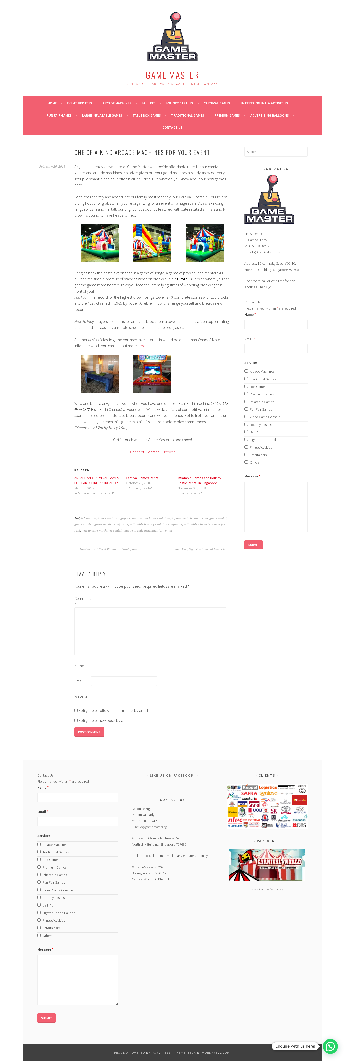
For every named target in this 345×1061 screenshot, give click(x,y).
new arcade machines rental (102, 530)
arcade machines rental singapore (156, 518)
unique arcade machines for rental (147, 530)
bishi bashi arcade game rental (204, 518)
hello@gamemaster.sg (151, 827)
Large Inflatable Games (102, 115)
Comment (82, 601)
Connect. (137, 451)
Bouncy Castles (179, 103)
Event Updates (79, 103)
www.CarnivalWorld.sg (267, 889)
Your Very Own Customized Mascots (200, 549)
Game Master (172, 74)
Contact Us (172, 127)
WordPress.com (216, 1052)
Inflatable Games (262, 402)
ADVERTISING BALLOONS (269, 115)
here (141, 345)
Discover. (167, 451)
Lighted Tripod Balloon (266, 439)
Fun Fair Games (59, 115)
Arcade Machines (117, 103)
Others (254, 462)
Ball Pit (148, 103)
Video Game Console (265, 417)
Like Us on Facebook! (172, 775)
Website (81, 696)
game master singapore (111, 524)
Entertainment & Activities (264, 103)
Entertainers (258, 455)
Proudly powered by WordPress (142, 1052)
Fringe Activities (261, 447)
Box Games (258, 386)
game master (83, 524)
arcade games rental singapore (108, 518)
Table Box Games (147, 115)
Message (252, 476)
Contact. (153, 451)
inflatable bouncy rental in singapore (156, 524)
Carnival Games (217, 103)
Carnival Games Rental (142, 478)
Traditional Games (187, 115)
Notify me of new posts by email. (104, 720)
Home (52, 103)
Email (80, 680)
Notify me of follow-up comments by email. (113, 710)
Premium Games (227, 115)
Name (80, 665)
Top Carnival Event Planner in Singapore (108, 549)
